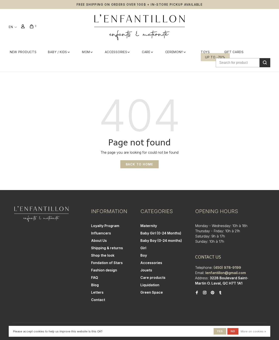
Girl (143, 248)
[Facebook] (197, 293)
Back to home (139, 164)
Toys (205, 52)
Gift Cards (234, 52)
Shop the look (102, 255)
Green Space (151, 292)
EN (11, 27)
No (233, 331)
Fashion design (104, 270)
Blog (95, 285)
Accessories (116, 52)
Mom (86, 52)
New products (23, 52)
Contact (98, 300)
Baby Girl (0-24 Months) (160, 233)
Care (146, 52)
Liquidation (149, 285)
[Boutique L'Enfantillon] (41, 213)
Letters (97, 292)
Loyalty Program (105, 226)
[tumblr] (220, 293)
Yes (220, 331)
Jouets (146, 270)
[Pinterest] (212, 293)
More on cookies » (253, 331)
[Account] (23, 27)
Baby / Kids (57, 52)
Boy (143, 255)
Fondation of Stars (107, 263)
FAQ (94, 277)
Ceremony (174, 52)
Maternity (148, 226)
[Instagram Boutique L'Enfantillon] (204, 293)
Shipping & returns (107, 248)
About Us (99, 240)
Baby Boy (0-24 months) (161, 240)
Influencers (101, 233)
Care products (152, 277)
